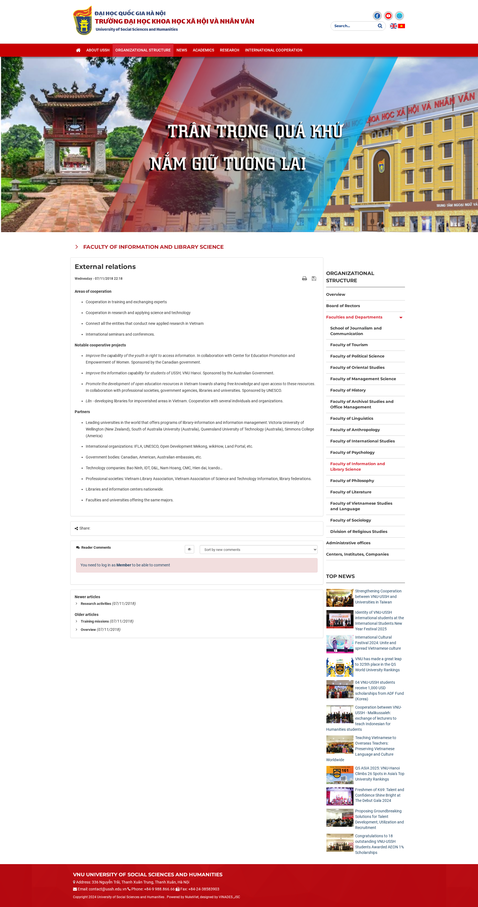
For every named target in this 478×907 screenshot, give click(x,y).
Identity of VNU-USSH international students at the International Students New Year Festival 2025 (379, 620)
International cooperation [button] (273, 50)
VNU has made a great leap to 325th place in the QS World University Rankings (378, 664)
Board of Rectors (343, 305)
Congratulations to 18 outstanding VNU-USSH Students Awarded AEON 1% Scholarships (379, 844)
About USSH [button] (98, 50)
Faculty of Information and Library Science (357, 466)
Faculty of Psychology (352, 452)
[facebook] (377, 15)
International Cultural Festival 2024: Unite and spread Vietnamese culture (378, 643)
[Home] (78, 50)
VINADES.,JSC (229, 897)
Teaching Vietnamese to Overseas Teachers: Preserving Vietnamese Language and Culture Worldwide (361, 748)
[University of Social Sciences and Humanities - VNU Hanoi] (82, 20)
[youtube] (388, 15)
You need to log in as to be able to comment (125, 565)
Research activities (96, 604)
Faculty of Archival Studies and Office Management (362, 404)
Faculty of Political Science (357, 356)
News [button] (181, 50)
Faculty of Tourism (349, 344)
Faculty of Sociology (350, 520)
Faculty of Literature (351, 491)
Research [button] (229, 50)
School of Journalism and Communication (356, 331)
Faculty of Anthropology (355, 429)
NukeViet (192, 897)
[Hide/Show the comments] (189, 549)
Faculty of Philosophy (352, 480)
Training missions (95, 621)
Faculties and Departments (354, 317)
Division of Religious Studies (358, 531)
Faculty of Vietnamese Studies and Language (361, 506)
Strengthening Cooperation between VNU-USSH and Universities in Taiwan (378, 596)
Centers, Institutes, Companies (357, 554)
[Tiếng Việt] (401, 26)
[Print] (305, 278)
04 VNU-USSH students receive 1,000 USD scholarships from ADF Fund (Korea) (379, 690)
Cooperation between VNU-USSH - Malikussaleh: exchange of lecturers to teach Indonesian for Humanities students (364, 718)
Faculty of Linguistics (351, 418)
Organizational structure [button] (143, 50)
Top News (340, 576)
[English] (393, 26)
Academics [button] (203, 50)
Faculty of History (348, 390)
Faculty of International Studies (362, 441)
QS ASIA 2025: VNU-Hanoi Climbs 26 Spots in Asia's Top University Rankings (379, 773)
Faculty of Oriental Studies (357, 367)
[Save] (315, 278)
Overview (88, 630)
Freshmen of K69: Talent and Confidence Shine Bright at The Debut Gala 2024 (379, 795)
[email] (399, 15)
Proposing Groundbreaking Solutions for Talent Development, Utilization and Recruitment (379, 819)
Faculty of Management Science (363, 378)
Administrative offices (348, 542)
